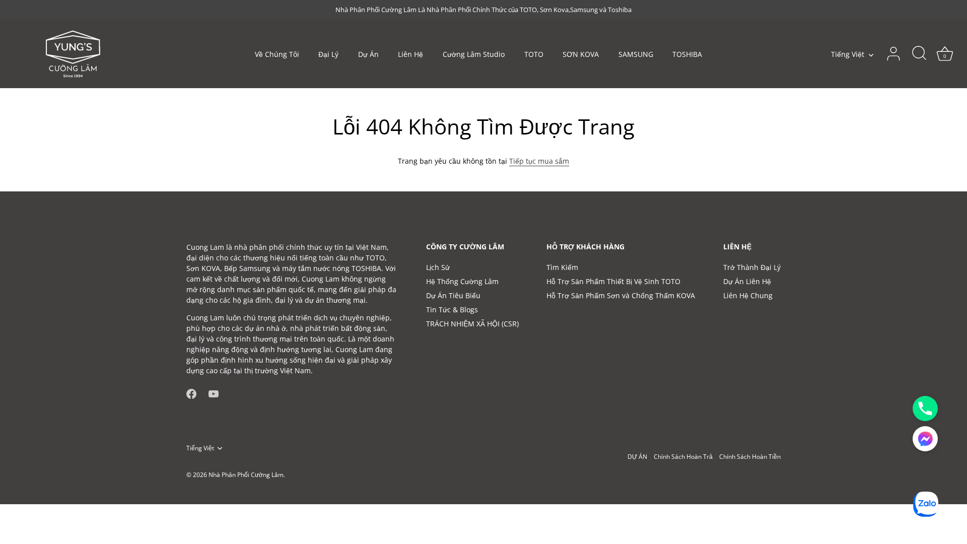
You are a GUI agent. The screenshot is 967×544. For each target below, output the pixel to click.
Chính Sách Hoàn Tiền (750, 456)
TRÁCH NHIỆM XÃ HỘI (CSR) (472, 323)
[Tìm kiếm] (919, 54)
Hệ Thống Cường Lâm (462, 281)
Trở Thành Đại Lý (752, 267)
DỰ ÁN (637, 456)
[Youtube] (214, 393)
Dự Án (368, 54)
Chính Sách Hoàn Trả (683, 456)
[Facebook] (191, 393)
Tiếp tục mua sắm (539, 161)
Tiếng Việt (847, 54)
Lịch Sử (438, 267)
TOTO (533, 54)
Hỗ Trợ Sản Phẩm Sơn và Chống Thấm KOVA (620, 295)
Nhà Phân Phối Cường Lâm (246, 474)
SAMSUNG (635, 54)
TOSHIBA (687, 54)
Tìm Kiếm (562, 267)
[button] (925, 438)
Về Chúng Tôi (277, 54)
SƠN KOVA (581, 54)
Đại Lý (328, 54)
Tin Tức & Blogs (452, 309)
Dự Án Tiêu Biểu (453, 295)
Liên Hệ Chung (748, 295)
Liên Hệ (410, 54)
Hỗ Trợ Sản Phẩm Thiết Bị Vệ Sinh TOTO (613, 281)
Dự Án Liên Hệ (747, 281)
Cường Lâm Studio (474, 54)
